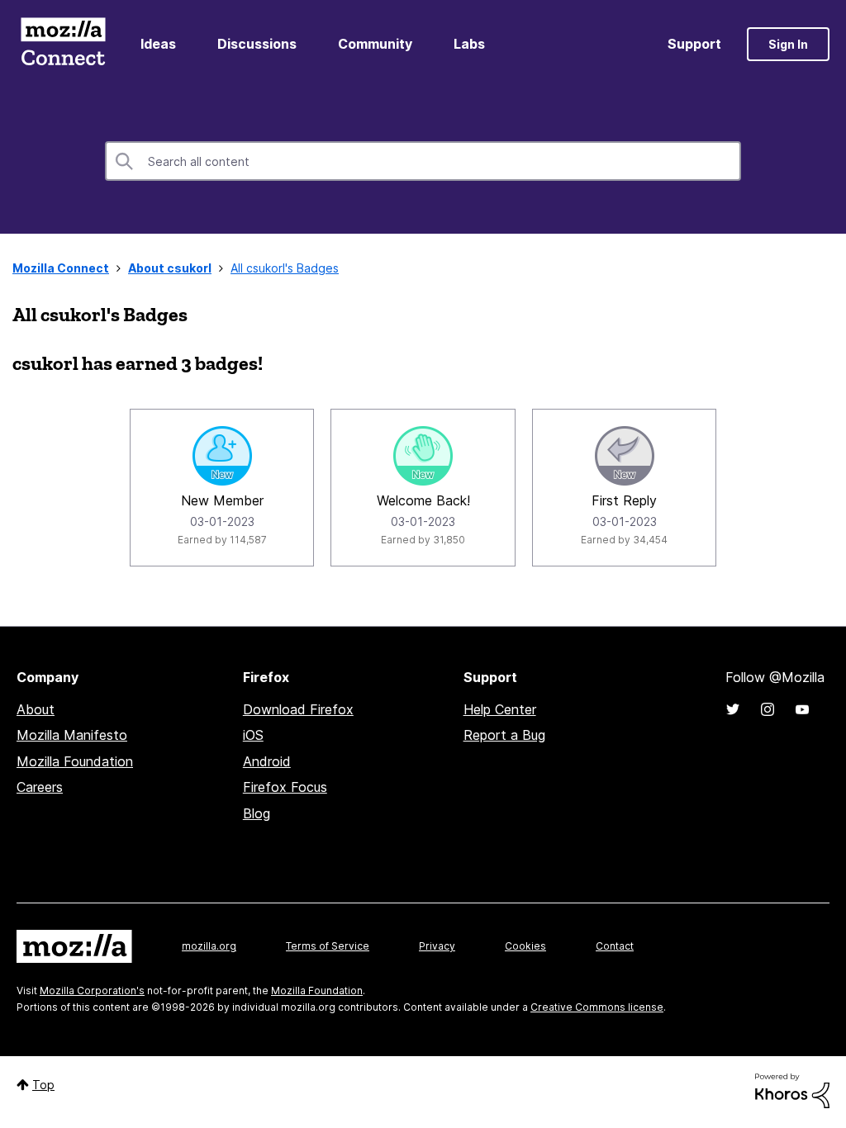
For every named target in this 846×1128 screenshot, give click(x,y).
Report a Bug (504, 735)
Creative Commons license (596, 1007)
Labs (469, 44)
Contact (615, 946)
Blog (256, 813)
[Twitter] (732, 709)
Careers (40, 787)
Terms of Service (327, 946)
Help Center (499, 709)
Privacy (437, 946)
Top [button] (43, 1085)
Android (267, 761)
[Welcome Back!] (423, 456)
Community (375, 44)
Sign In (788, 44)
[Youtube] (802, 709)
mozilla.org (209, 946)
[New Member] (222, 456)
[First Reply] (624, 456)
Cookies (525, 946)
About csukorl (170, 268)
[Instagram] (767, 709)
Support (694, 44)
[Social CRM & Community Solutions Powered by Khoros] (792, 1090)
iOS (253, 735)
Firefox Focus (285, 787)
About (36, 709)
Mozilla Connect (63, 44)
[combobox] (423, 161)
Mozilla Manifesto (72, 735)
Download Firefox (298, 709)
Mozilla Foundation (75, 761)
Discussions (257, 44)
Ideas (158, 44)
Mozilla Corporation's (92, 990)
